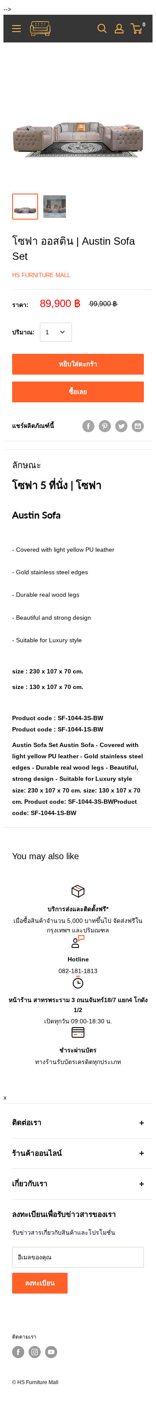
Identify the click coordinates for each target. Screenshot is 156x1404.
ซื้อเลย (78, 391)
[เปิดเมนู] (16, 28)
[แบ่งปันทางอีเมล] (138, 426)
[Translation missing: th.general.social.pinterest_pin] (105, 426)
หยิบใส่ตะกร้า (78, 364)
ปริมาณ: (23, 332)
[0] (136, 28)
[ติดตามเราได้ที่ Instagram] (35, 1352)
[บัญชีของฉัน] (119, 28)
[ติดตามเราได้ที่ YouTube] (51, 1352)
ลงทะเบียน (40, 1283)
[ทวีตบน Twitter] (121, 426)
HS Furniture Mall (41, 275)
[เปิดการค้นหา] (102, 28)
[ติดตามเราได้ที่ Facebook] (18, 1352)
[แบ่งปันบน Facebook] (88, 426)
